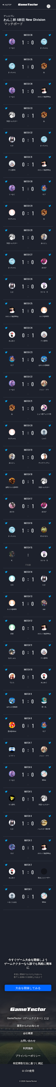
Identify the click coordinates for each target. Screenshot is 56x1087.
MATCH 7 (28, 743)
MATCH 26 (28, 279)
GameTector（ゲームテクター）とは (28, 1018)
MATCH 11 (28, 645)
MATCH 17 (28, 499)
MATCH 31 (28, 157)
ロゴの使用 (28, 1070)
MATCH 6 (28, 767)
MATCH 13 (28, 596)
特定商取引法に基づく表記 (28, 1063)
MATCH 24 (28, 328)
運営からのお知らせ (28, 1025)
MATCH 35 (28, 59)
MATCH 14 (28, 572)
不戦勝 (28, 565)
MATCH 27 (28, 254)
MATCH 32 (28, 132)
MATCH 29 (28, 206)
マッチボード (13, 24)
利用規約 (28, 1048)
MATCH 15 (28, 547)
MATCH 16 (28, 523)
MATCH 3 (28, 840)
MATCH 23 (28, 352)
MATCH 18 (28, 474)
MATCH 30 (28, 181)
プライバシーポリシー (28, 1055)
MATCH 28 (28, 230)
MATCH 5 (28, 791)
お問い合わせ (28, 1040)
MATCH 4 (28, 816)
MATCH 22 (28, 376)
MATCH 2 (28, 865)
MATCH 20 (28, 425)
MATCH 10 (28, 669)
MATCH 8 (28, 718)
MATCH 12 (28, 621)
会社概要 (28, 1033)
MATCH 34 (28, 84)
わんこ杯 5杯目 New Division (24, 20)
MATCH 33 (28, 108)
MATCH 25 (28, 303)
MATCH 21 (28, 401)
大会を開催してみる (28, 988)
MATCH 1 (28, 889)
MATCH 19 (28, 450)
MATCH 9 (28, 694)
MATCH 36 (28, 35)
